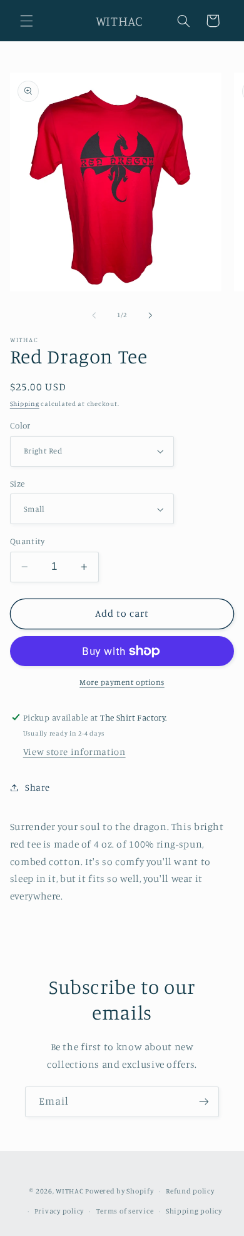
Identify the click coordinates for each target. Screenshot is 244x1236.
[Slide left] (94, 315)
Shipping (24, 403)
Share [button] (37, 787)
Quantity (27, 541)
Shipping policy (194, 1211)
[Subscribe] (204, 1102)
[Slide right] (150, 315)
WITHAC (69, 1191)
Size (17, 484)
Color (20, 425)
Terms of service (125, 1211)
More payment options (122, 682)
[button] (26, 20)
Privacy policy (59, 1211)
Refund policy (190, 1191)
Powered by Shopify (119, 1191)
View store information (74, 751)
